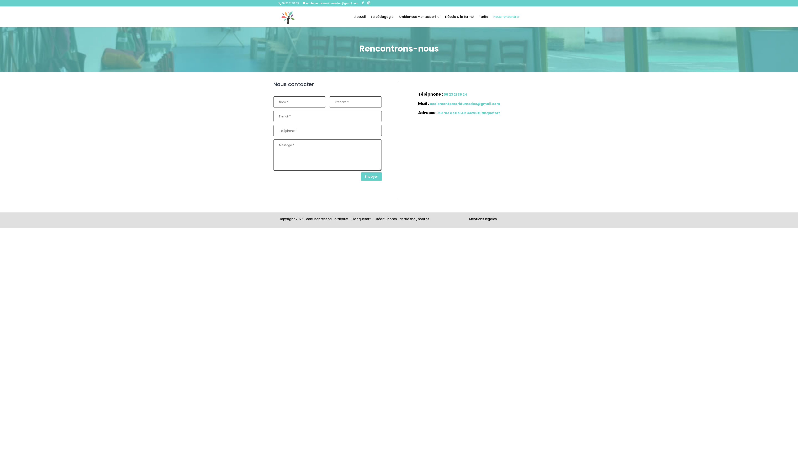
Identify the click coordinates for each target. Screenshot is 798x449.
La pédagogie (382, 17)
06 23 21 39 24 (290, 3)
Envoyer (371, 176)
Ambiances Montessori (417, 17)
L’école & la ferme (459, 17)
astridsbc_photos (414, 219)
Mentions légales (483, 219)
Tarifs (483, 17)
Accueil (360, 17)
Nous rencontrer (506, 17)
